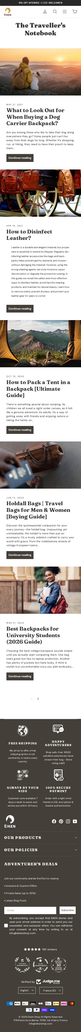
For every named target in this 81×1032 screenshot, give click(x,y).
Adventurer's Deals (31, 864)
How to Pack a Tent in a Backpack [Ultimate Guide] (38, 388)
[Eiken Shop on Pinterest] (61, 821)
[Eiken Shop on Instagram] (68, 821)
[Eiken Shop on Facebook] (54, 821)
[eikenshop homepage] (7, 12)
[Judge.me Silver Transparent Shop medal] (22, 964)
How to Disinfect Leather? (29, 234)
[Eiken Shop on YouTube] (75, 821)
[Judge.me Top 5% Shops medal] (58, 964)
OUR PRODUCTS (22, 837)
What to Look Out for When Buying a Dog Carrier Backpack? (35, 116)
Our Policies (21, 849)
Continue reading (19, 157)
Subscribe (67, 910)
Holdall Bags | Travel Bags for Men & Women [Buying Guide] (38, 510)
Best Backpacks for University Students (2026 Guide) (33, 635)
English (24, 990)
